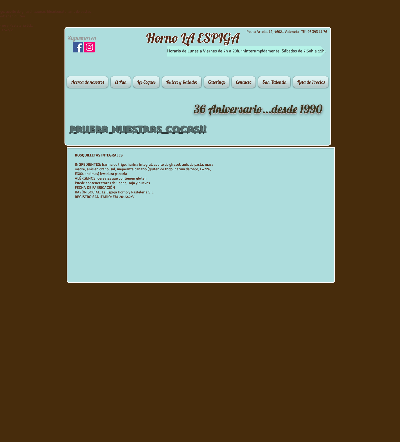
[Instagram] (89, 47)
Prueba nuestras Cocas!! (138, 129)
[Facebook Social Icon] (78, 47)
